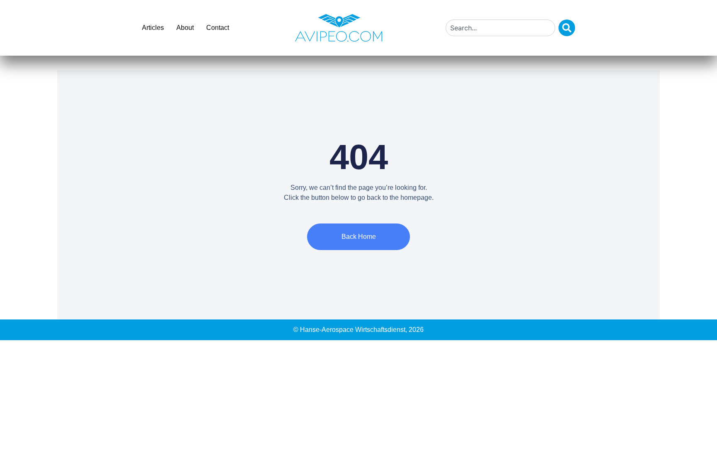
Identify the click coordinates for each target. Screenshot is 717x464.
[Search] (566, 28)
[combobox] (500, 28)
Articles (153, 27)
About (185, 27)
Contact (217, 27)
